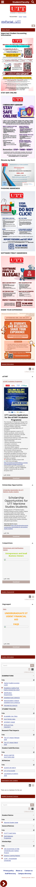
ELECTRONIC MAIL (9, 719)
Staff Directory (10, 874)
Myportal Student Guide (11, 822)
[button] (32, 665)
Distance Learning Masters (12, 855)
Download (21, 478)
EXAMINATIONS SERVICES (12, 698)
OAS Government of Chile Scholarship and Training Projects (11, 851)
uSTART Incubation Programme (12, 381)
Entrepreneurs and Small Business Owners (13, 549)
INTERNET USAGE (9, 722)
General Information (8, 364)
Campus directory (24, 874)
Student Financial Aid (8, 592)
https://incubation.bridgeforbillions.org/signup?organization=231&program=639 (16, 463)
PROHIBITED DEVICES (10, 705)
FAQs (4, 609)
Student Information (8, 657)
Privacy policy (9, 871)
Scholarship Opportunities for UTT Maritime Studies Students (13, 491)
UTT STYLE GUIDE (9, 771)
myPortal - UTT (11, 21)
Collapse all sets (29, 371)
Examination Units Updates (10, 780)
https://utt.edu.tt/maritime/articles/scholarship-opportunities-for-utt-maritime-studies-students (16, 527)
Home (20, 16)
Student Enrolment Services (10, 796)
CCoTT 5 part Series (10, 833)
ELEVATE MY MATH (10, 768)
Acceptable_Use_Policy (10, 716)
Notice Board (6, 30)
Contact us (29, 871)
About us (19, 871)
